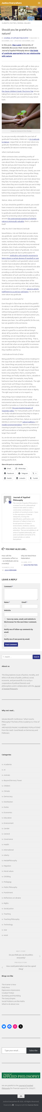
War (5, 930)
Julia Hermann (10, 570)
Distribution (8, 802)
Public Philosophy (10, 887)
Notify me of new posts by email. (17, 639)
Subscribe (33, 1050)
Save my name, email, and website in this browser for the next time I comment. (20, 620)
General (7, 834)
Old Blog (7, 876)
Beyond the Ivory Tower (13, 780)
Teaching (7, 914)
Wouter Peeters (31, 565)
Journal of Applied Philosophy (16, 38)
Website (7, 610)
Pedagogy (7, 882)
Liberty (6, 855)
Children (7, 786)
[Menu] (39, 3)
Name (7, 602)
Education (8, 818)
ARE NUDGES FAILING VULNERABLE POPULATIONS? (21, 727)
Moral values (24, 23)
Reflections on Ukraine (12, 898)
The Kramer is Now (9, 985)
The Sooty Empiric (8, 998)
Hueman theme (33, 1105)
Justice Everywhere (11, 3)
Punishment (8, 892)
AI (4, 770)
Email (24, 602)
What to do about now (10, 1004)
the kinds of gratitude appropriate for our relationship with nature (21, 53)
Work (6, 935)
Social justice (9, 909)
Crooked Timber (8, 993)
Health (6, 844)
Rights (6, 903)
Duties (13, 23)
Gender (6, 828)
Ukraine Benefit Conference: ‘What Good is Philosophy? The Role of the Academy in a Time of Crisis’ (20, 722)
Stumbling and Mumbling (11, 996)
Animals (7, 775)
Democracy (8, 796)
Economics (8, 812)
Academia (8, 764)
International (9, 850)
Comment (8, 586)
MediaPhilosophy (10, 860)
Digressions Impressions (11, 990)
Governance (8, 839)
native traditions (28, 422)
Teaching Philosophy (11, 919)
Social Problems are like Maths (13, 1001)
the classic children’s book (17, 91)
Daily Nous (6, 987)
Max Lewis (16, 45)
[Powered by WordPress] (13, 1105)
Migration (7, 866)
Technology (8, 925)
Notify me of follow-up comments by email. (18, 630)
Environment (9, 823)
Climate (5, 23)
